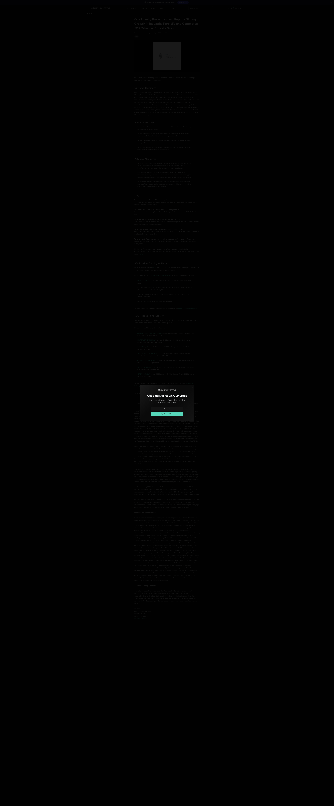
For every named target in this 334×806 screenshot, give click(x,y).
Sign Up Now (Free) (167, 414)
